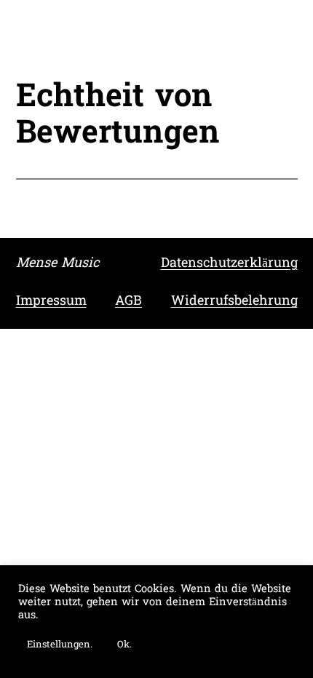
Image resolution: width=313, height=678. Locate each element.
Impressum (51, 301)
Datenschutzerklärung (229, 264)
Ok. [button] (124, 645)
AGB (128, 301)
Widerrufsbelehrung (234, 301)
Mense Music (57, 264)
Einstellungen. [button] (59, 645)
